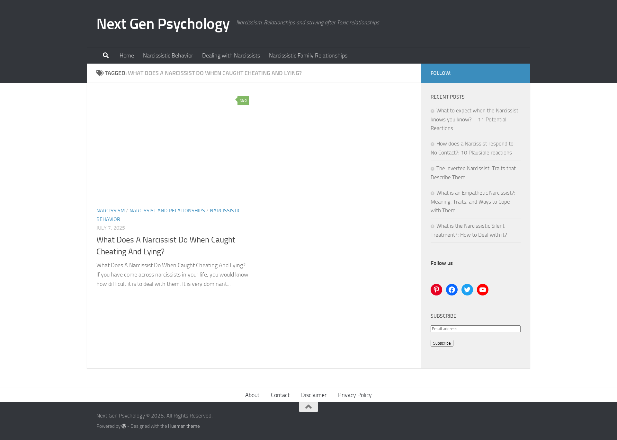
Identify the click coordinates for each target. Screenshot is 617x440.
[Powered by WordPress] (123, 426)
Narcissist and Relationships (167, 210)
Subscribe (442, 343)
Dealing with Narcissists (231, 55)
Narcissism (110, 210)
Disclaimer (313, 395)
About (252, 395)
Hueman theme (184, 426)
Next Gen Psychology (163, 23)
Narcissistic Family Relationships (308, 55)
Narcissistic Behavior (168, 55)
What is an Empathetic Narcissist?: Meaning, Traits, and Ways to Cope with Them (473, 201)
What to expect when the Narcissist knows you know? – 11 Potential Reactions (474, 119)
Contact (280, 395)
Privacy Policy (355, 395)
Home (127, 55)
